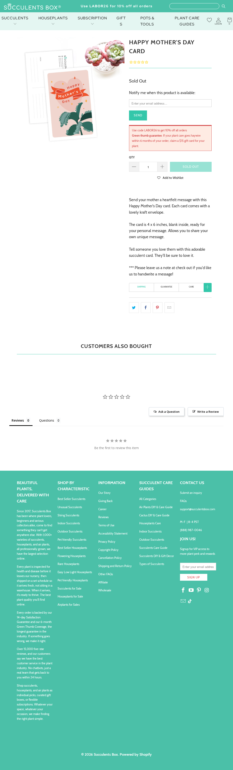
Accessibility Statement (112, 533)
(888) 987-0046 (191, 530)
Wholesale (104, 590)
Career (102, 509)
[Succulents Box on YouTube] (191, 590)
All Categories (147, 499)
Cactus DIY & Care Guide (154, 515)
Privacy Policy (106, 541)
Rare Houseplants (68, 564)
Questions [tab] (46, 420)
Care (191, 286)
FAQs (183, 501)
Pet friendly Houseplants (73, 580)
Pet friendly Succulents (72, 539)
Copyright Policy (108, 550)
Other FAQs (105, 574)
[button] (170, 177)
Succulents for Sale (69, 588)
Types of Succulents (151, 564)
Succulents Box (106, 754)
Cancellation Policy (110, 558)
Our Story (104, 493)
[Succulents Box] (32, 6)
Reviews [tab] (18, 420)
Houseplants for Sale (70, 596)
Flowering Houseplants (72, 556)
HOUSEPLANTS (53, 18)
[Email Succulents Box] (183, 601)
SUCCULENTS (15, 18)
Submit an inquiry (191, 493)
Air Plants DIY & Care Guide (156, 507)
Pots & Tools (147, 21)
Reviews (103, 517)
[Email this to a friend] (169, 307)
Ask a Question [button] (169, 412)
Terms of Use (106, 525)
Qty (132, 157)
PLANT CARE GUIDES (187, 21)
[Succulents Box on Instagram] (207, 590)
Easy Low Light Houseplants (75, 572)
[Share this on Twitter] (134, 307)
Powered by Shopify (136, 754)
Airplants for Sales (69, 604)
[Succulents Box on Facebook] (183, 590)
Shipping (141, 286)
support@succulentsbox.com (197, 509)
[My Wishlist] (209, 20)
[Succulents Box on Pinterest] (199, 590)
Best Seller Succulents (71, 499)
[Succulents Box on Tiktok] (190, 601)
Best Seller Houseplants (72, 548)
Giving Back (105, 501)
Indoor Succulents (69, 523)
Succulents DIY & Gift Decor (156, 556)
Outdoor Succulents (70, 531)
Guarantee (166, 286)
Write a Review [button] (208, 412)
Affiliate (103, 582)
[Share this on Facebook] (146, 307)
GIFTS (121, 21)
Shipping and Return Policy (115, 566)
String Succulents (68, 515)
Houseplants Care (150, 523)
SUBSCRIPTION (92, 18)
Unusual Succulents (70, 507)
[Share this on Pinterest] (157, 307)
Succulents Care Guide (153, 548)
